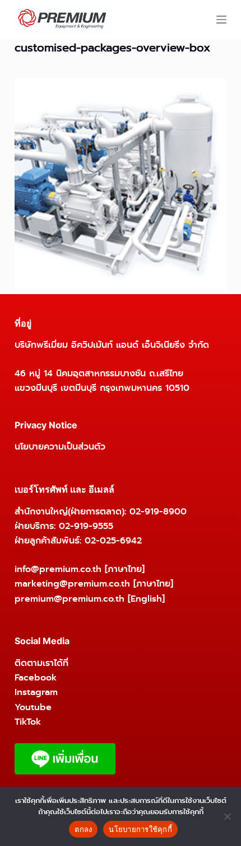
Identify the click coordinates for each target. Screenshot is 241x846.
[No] (227, 816)
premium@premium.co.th (69, 598)
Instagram (36, 692)
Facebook (36, 677)
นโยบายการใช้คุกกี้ (140, 829)
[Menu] (221, 20)
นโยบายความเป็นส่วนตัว (60, 446)
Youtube (33, 707)
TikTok (28, 721)
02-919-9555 (86, 525)
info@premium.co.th (58, 569)
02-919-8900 (158, 511)
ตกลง (83, 829)
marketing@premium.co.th (72, 583)
